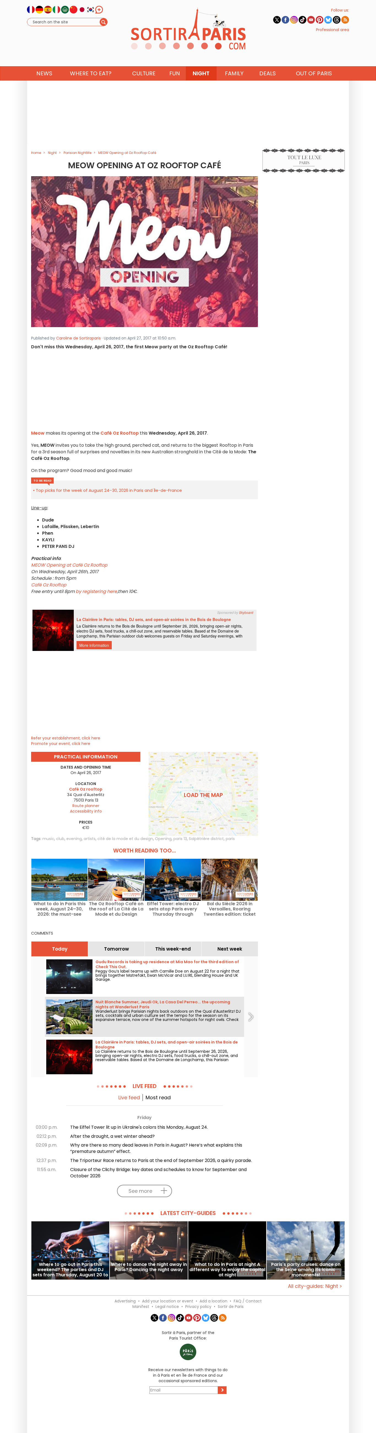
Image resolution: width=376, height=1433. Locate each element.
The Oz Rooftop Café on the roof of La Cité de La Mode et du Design (116, 909)
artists (90, 838)
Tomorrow (116, 949)
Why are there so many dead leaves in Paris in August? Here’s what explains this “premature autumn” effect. (156, 1148)
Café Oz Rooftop (119, 433)
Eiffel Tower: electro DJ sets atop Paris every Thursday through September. (173, 909)
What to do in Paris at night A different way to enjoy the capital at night (227, 1269)
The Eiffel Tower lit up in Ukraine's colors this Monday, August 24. (139, 1127)
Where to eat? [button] (90, 73)
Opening (163, 838)
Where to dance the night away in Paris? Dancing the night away (149, 1267)
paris (230, 838)
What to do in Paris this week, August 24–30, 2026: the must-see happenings (60, 909)
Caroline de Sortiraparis (78, 338)
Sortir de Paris (231, 1306)
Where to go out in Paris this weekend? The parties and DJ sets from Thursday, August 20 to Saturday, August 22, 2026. (70, 1269)
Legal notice (167, 1306)
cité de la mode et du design (125, 838)
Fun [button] (174, 73)
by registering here (96, 591)
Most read (158, 1097)
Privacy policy (198, 1306)
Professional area (332, 29)
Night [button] (201, 73)
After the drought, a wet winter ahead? (112, 1136)
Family (234, 73)
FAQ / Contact (248, 1301)
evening (74, 838)
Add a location (213, 1301)
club (60, 838)
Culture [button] (144, 73)
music (48, 838)
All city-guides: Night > (315, 1286)
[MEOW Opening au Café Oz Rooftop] (144, 251)
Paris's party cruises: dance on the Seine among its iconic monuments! (305, 1269)
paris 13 (180, 838)
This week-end (173, 949)
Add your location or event (167, 1301)
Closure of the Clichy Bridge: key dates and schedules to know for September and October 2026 (158, 1172)
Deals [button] (267, 73)
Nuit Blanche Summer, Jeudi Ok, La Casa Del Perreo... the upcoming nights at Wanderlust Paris (163, 1004)
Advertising (125, 1301)
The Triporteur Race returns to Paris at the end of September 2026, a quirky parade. (161, 1160)
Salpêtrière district (206, 838)
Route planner (85, 805)
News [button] (44, 73)
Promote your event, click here (60, 743)
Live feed (129, 1097)
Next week (229, 949)
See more (140, 1191)
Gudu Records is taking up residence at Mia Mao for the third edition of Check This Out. (167, 964)
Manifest (140, 1306)
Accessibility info (86, 811)
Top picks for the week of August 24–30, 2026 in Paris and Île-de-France (109, 490)
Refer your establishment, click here (65, 738)
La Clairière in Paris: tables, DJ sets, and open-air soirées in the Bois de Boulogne (167, 1044)
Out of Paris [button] (314, 73)
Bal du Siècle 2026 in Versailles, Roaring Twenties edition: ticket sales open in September (230, 909)
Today (59, 949)
